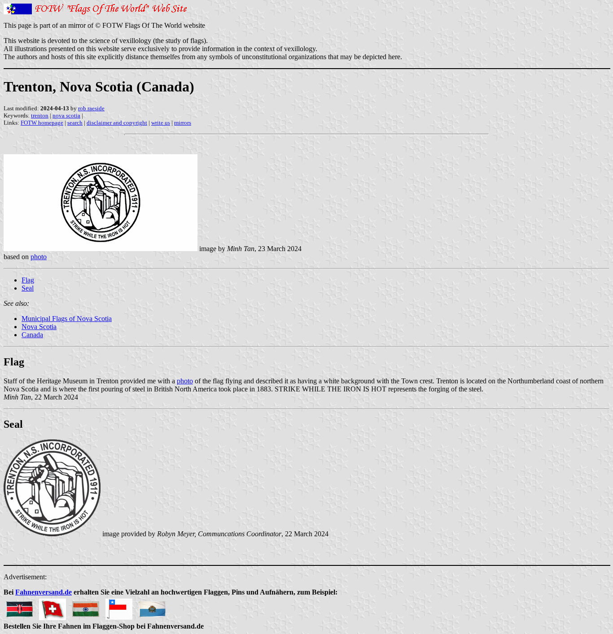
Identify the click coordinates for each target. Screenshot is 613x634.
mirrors (182, 122)
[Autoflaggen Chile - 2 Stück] (119, 607)
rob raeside (91, 108)
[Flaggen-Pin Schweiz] (52, 607)
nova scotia (66, 115)
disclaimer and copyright (117, 122)
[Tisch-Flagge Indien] (85, 607)
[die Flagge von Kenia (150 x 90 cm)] (19, 607)
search (75, 122)
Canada (32, 335)
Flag (28, 280)
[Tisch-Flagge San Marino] (152, 607)
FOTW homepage (42, 122)
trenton (39, 115)
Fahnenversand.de (43, 592)
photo (39, 257)
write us (160, 122)
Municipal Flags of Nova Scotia (67, 318)
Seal (28, 288)
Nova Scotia (39, 326)
